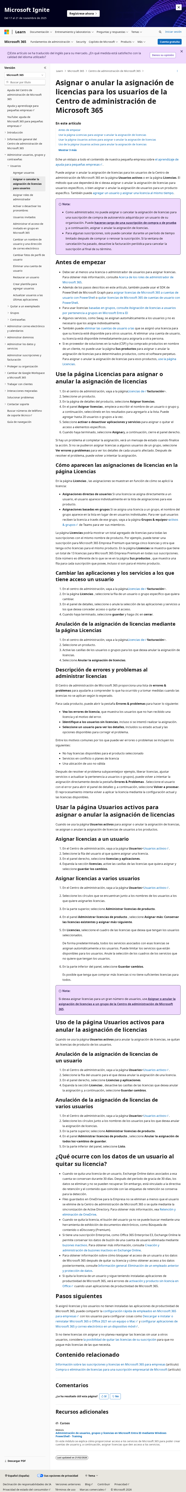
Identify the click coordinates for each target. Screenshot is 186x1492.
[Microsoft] (6, 32)
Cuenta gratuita (170, 41)
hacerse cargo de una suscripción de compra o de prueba (135, 223)
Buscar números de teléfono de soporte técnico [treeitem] (24, 413)
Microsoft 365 (76, 71)
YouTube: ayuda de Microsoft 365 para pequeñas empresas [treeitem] (25, 121)
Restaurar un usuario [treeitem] (26, 277)
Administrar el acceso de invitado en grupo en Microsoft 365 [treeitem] (28, 228)
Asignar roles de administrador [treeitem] (23, 197)
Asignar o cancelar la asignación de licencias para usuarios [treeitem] (27, 183)
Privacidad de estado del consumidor (25, 1489)
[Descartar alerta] (179, 7)
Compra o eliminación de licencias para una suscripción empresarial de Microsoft (111, 1369)
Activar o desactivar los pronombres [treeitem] (27, 208)
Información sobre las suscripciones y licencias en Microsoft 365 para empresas (110, 1364)
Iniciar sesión (173, 31)
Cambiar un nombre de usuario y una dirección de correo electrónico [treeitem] (27, 244)
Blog (87, 1484)
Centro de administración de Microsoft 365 (114, 71)
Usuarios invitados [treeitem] (24, 217)
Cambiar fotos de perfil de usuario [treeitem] (29, 257)
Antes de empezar (69, 130)
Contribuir (104, 1484)
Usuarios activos (154, 848)
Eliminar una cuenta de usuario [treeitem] (27, 268)
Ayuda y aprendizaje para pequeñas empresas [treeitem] (23, 108)
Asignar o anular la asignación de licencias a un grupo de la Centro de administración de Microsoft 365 (117, 1004)
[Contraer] (45, 68)
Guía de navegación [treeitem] (19, 422)
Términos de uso (65, 1489)
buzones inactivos (74, 1245)
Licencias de (136, 391)
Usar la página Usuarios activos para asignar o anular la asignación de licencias (107, 139)
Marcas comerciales (92, 1489)
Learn (59, 71)
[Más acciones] (177, 71)
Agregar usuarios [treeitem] (23, 172)
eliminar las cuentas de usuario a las (109, 328)
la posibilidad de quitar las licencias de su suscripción (119, 1340)
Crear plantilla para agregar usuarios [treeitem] (25, 286)
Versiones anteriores (68, 1484)
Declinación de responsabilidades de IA (27, 1484)
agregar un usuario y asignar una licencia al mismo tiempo (133, 193)
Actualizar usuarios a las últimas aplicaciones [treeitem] (28, 297)
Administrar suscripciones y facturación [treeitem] (24, 357)
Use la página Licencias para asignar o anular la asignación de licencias (102, 135)
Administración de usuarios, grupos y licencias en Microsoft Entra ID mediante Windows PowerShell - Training (111, 1434)
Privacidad (120, 1484)
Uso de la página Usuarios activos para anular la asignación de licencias (102, 144)
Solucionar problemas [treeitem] (20, 397)
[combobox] (24, 75)
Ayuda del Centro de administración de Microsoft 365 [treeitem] (24, 94)
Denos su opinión (163, 55)
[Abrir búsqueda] (160, 32)
